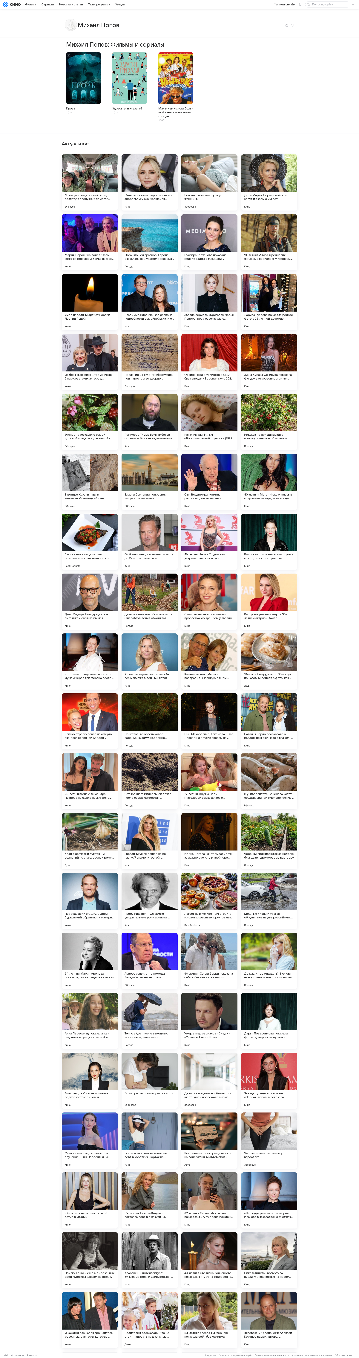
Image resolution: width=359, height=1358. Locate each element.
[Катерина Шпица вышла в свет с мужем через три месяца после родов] (90, 661)
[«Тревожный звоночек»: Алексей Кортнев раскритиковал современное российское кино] (269, 1320)
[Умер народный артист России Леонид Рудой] (90, 302)
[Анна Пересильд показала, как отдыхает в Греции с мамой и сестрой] (90, 1021)
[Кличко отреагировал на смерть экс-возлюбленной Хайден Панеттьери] (90, 721)
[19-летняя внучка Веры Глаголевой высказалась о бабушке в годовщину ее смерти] (209, 781)
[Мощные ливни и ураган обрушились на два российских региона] (269, 901)
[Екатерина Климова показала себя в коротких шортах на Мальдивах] (150, 1140)
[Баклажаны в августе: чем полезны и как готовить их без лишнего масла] (90, 542)
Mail (6, 1355)
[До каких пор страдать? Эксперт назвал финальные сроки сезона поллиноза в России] (269, 961)
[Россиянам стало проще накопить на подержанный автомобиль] (209, 1140)
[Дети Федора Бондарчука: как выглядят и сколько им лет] (90, 602)
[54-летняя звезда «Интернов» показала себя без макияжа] (209, 1320)
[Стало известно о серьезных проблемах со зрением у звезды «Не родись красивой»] (209, 602)
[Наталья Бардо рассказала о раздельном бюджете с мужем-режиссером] (269, 721)
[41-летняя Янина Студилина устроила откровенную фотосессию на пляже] (209, 542)
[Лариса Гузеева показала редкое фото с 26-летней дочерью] (269, 302)
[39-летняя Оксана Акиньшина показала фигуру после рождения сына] (209, 1200)
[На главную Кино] (14, 4)
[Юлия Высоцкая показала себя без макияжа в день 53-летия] (150, 661)
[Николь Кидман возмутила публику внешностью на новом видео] (269, 1260)
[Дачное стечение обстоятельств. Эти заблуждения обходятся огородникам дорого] (150, 602)
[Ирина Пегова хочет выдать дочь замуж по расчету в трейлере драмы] (209, 841)
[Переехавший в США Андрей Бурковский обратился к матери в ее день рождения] (90, 901)
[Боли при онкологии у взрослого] (150, 1081)
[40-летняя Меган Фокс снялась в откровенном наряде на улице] (269, 482)
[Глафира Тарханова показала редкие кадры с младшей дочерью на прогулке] (209, 242)
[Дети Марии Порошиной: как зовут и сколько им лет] (269, 182)
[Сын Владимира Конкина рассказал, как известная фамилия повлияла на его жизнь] (209, 482)
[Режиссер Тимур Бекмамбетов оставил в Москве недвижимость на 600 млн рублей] (150, 422)
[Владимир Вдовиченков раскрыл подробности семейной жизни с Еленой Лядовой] (150, 302)
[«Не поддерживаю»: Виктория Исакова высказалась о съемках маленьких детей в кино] (269, 1200)
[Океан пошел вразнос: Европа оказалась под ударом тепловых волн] (150, 242)
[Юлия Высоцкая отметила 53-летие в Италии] (90, 1200)
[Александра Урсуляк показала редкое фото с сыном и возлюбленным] (90, 1081)
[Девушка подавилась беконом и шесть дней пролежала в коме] (209, 1081)
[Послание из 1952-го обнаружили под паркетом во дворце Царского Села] (150, 362)
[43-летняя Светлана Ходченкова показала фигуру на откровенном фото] (209, 1260)
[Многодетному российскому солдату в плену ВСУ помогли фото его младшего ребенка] (90, 182)
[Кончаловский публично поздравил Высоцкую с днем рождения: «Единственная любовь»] (209, 661)
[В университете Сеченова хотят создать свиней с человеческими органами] (269, 781)
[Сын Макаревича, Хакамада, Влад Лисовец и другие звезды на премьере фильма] (209, 721)
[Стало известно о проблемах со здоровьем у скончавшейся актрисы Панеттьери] (150, 182)
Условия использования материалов (312, 1355)
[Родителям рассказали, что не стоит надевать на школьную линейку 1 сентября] (150, 1320)
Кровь (70, 108)
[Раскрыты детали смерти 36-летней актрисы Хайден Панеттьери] (269, 602)
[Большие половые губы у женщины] (209, 182)
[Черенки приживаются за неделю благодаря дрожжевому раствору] (269, 841)
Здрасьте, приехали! (127, 108)
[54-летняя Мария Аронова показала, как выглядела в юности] (90, 961)
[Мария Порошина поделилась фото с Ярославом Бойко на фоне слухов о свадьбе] (90, 242)
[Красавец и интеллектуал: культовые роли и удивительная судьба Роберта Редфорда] (150, 1260)
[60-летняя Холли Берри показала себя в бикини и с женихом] (209, 961)
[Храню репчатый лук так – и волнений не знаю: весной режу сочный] (90, 841)
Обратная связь (343, 1355)
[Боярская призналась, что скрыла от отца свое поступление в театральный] (269, 542)
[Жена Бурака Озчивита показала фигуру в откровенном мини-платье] (269, 362)
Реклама (32, 1355)
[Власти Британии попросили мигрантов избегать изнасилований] (150, 482)
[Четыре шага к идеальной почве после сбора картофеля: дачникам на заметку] (150, 781)
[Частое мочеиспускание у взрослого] (269, 1140)
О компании (17, 1355)
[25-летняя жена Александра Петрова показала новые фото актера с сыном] (90, 781)
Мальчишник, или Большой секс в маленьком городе (175, 112)
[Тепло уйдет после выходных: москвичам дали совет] (150, 1021)
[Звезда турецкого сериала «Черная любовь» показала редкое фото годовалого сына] (269, 1081)
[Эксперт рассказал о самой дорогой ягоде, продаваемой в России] (90, 422)
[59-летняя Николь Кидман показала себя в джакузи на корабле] (150, 1200)
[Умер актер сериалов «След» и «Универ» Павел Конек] (209, 1021)
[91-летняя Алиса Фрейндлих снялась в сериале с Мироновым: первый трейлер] (269, 242)
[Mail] (5, 4)
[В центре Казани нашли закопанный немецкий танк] (90, 482)
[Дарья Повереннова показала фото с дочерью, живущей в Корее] (269, 1021)
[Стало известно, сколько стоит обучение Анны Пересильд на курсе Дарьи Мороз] (90, 1140)
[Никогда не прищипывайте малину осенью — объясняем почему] (269, 422)
